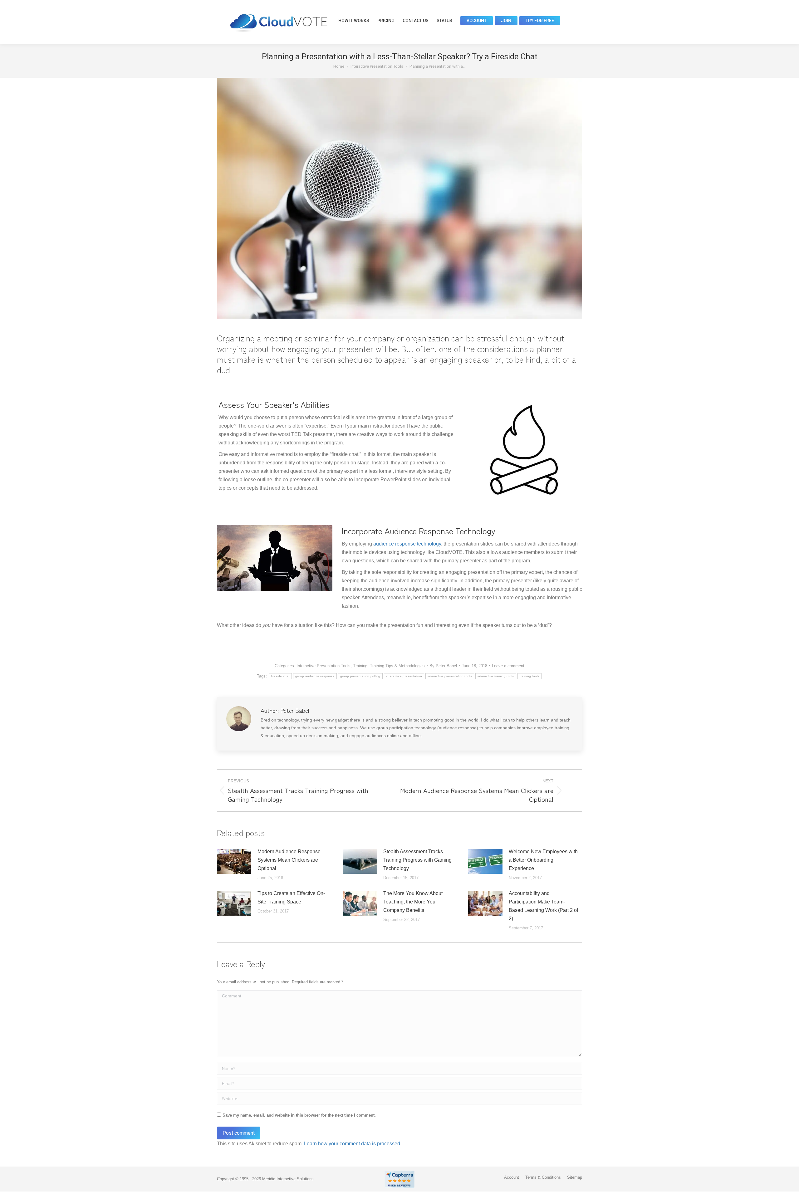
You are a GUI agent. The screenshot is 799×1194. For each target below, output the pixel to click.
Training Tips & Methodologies (397, 665)
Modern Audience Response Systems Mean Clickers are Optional (289, 860)
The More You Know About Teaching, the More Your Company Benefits (413, 902)
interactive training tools (496, 676)
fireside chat (280, 676)
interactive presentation (404, 676)
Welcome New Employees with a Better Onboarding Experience (543, 860)
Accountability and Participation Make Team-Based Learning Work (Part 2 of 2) (543, 906)
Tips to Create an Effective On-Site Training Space (291, 897)
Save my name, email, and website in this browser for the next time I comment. (299, 1115)
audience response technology (407, 543)
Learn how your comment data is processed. (352, 1143)
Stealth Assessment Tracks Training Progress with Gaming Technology (417, 860)
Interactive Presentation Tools (323, 665)
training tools (529, 676)
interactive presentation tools (450, 676)
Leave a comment (508, 665)
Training (360, 665)
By (443, 665)
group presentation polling (360, 676)
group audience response (315, 676)
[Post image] (234, 861)
